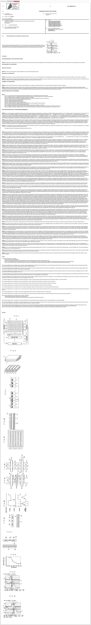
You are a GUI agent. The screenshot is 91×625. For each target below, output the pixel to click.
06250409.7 (12, 16)
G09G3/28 (47, 14)
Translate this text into (3, 1)
